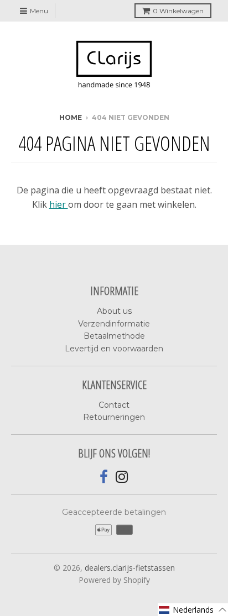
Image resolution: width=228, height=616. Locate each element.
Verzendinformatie (114, 324)
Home (70, 117)
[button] (193, 609)
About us (114, 311)
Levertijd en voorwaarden (114, 349)
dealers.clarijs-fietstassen (130, 567)
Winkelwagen (178, 11)
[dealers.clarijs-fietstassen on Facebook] (104, 477)
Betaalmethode (114, 336)
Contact (114, 405)
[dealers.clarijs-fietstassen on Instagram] (122, 477)
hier (58, 204)
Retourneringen (114, 417)
